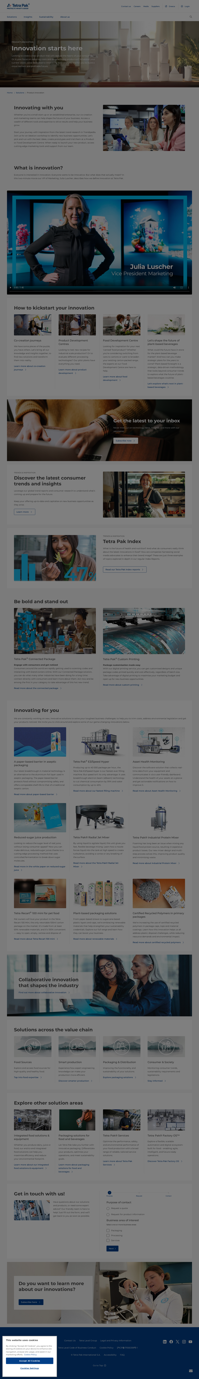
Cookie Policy (30, 1354)
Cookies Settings (29, 1368)
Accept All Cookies (29, 1360)
